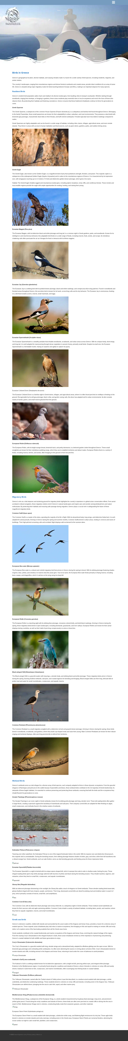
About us (39, 1034)
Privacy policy (31, 1034)
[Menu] (114, 2)
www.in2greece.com (20, 1034)
